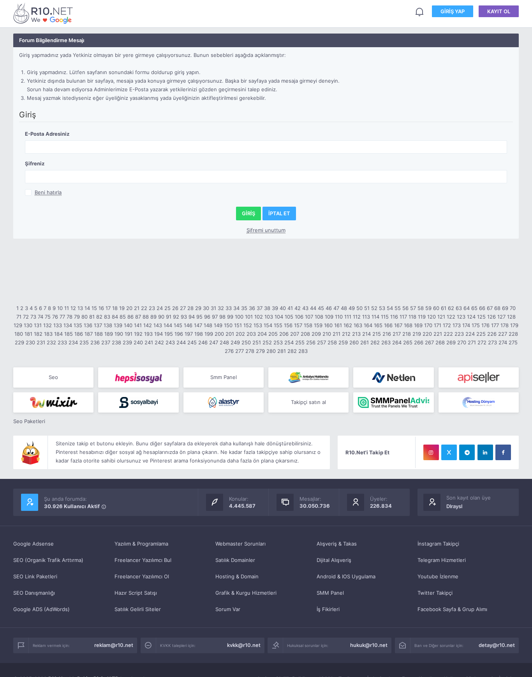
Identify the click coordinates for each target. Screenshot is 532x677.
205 (273, 334)
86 (130, 317)
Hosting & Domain (237, 576)
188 (98, 334)
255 (300, 342)
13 (80, 308)
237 (105, 342)
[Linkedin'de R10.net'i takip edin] (485, 452)
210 (326, 334)
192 (138, 334)
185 (68, 334)
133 (57, 325)
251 (256, 342)
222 (448, 334)
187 (89, 334)
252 (267, 342)
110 (339, 317)
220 (427, 334)
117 (403, 317)
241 (148, 342)
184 (58, 334)
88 (146, 317)
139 (118, 325)
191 (128, 334)
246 (203, 342)
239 (127, 342)
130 (28, 325)
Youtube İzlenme (437, 576)
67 (490, 308)
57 (413, 308)
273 (492, 342)
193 (148, 334)
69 (505, 308)
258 (332, 342)
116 (394, 317)
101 (249, 317)
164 (368, 325)
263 (386, 342)
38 (267, 308)
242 (159, 342)
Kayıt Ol (498, 11)
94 (191, 317)
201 (229, 334)
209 (316, 334)
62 (451, 308)
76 (55, 317)
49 (352, 308)
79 (77, 317)
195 (168, 334)
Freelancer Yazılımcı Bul (143, 560)
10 (60, 308)
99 (230, 317)
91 (168, 317)
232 (51, 342)
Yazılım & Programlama (141, 544)
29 (198, 308)
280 (271, 351)
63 (459, 308)
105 (289, 317)
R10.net (44, 13)
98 (222, 317)
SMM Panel (330, 593)
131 (38, 325)
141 (138, 325)
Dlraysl (454, 506)
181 (28, 334)
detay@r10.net (497, 645)
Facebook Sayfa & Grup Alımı (452, 609)
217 (397, 334)
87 (138, 317)
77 (62, 317)
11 (66, 308)
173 (457, 325)
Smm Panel (223, 377)
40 (283, 308)
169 (418, 325)
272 (481, 342)
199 (208, 334)
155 (278, 325)
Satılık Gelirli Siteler (138, 609)
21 (136, 308)
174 (466, 325)
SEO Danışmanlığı (34, 593)
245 (192, 342)
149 (218, 325)
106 (299, 317)
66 (482, 308)
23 (152, 308)
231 (41, 342)
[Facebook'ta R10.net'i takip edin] (503, 452)
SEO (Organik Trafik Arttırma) (48, 560)
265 (407, 342)
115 (385, 317)
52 (374, 308)
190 (119, 334)
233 (62, 342)
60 (436, 308)
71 (18, 317)
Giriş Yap (452, 11)
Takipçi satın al (308, 402)
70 (513, 308)
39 (275, 308)
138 (108, 325)
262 (375, 342)
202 (240, 334)
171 (437, 325)
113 (366, 317)
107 (309, 317)
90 (161, 317)
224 (470, 334)
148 (208, 325)
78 (69, 317)
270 (461, 342)
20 (129, 308)
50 (359, 308)
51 (367, 308)
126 (491, 317)
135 (78, 325)
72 (26, 317)
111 (347, 317)
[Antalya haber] (308, 377)
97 (215, 317)
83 (107, 317)
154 (268, 325)
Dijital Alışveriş (334, 560)
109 (329, 317)
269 (451, 342)
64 (466, 308)
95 (199, 317)
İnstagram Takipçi (438, 544)
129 (18, 325)
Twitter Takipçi (435, 593)
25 (167, 308)
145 (178, 325)
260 (354, 342)
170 (428, 325)
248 (224, 342)
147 (198, 325)
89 (153, 317)
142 (147, 325)
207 (294, 334)
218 (406, 334)
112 (357, 317)
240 (138, 342)
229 (19, 342)
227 (502, 334)
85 (123, 317)
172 (447, 325)
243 (170, 342)
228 (513, 334)
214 (366, 334)
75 (48, 317)
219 (416, 334)
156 (288, 325)
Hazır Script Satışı (136, 593)
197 (189, 334)
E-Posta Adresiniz (47, 134)
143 (157, 325)
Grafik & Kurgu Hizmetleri (246, 593)
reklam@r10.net (113, 645)
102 (258, 317)
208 (305, 334)
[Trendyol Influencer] (53, 402)
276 (229, 351)
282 (292, 351)
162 (348, 325)
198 (198, 334)
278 (249, 351)
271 (472, 342)
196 (178, 334)
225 (481, 334)
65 (474, 308)
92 (176, 317)
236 (95, 342)
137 (98, 325)
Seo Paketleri (29, 421)
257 (321, 342)
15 (94, 308)
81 (92, 317)
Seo (53, 377)
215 (376, 334)
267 (429, 342)
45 (321, 308)
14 (87, 308)
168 (408, 325)
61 (443, 308)
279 (260, 351)
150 (228, 325)
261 (364, 342)
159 (318, 325)
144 (168, 325)
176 (485, 325)
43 (305, 308)
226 (492, 334)
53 (382, 308)
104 (279, 317)
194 (158, 334)
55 (398, 308)
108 (319, 317)
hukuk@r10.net (369, 645)
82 (99, 317)
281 (281, 351)
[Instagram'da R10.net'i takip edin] (431, 452)
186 (78, 334)
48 (344, 308)
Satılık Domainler (235, 560)
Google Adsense (33, 544)
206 (284, 334)
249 (235, 342)
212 (346, 334)
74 (40, 317)
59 (428, 308)
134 (67, 325)
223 (459, 334)
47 (336, 308)
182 (38, 334)
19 (122, 308)
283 (303, 351)
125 (481, 317)
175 (476, 325)
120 (431, 317)
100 (239, 317)
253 (278, 342)
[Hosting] (393, 377)
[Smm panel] (393, 402)
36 (252, 308)
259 (343, 342)
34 (236, 308)
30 (206, 308)
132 (47, 325)
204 (262, 334)
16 (101, 308)
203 (251, 334)
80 (84, 317)
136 (88, 325)
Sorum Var (227, 609)
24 (160, 308)
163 (358, 325)
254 (289, 342)
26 (175, 308)
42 (297, 308)
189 (108, 334)
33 (228, 308)
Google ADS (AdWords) (41, 609)
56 (405, 308)
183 (48, 334)
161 (338, 325)
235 (84, 342)
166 (388, 325)
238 (116, 342)
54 (390, 308)
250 (246, 342)
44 (313, 308)
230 (30, 342)
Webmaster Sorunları (240, 544)
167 (398, 325)
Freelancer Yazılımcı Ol (142, 576)
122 (451, 317)
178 (504, 325)
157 (298, 325)
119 (422, 317)
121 (441, 317)
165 (378, 325)
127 (501, 317)
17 (108, 308)
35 (244, 308)
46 (329, 308)
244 (181, 342)
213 (356, 334)
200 (219, 334)
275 (513, 342)
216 (386, 334)
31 (213, 308)
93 (184, 317)
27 (183, 308)
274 (503, 342)
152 (247, 325)
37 (259, 308)
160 (328, 325)
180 (18, 334)
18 (115, 308)
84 (115, 317)
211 (336, 334)
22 (144, 308)
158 (308, 325)
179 (514, 325)
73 (33, 317)
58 (420, 308)
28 (190, 308)
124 (471, 317)
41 (290, 308)
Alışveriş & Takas (337, 544)
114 (375, 317)
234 (73, 342)
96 (207, 317)
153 (258, 325)
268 (440, 342)
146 (188, 325)
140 (128, 325)
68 (497, 308)
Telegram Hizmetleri (441, 560)
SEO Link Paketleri (35, 576)
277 (239, 351)
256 (310, 342)
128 (511, 317)
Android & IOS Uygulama (346, 576)
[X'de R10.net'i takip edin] (449, 452)
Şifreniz (34, 163)
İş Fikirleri (328, 609)
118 (412, 317)
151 (238, 325)
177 (495, 325)
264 (397, 342)
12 (73, 308)
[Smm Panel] (138, 377)
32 (221, 308)
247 (213, 342)
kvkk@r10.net (244, 645)
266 (418, 342)
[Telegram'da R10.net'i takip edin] (467, 452)
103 (268, 317)
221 (437, 334)
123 (461, 317)
